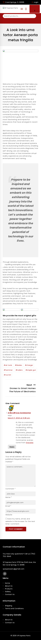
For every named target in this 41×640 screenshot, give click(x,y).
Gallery (8, 591)
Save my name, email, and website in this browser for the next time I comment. (20, 521)
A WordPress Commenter (19, 413)
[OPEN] (2, 265)
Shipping (8, 606)
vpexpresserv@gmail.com (13, 569)
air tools (8, 365)
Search (6, 20)
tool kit (7, 375)
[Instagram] (5, 574)
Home (7, 583)
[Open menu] (26, 9)
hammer (8, 370)
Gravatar (29, 442)
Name (8, 497)
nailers (19, 370)
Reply (12, 447)
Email (8, 506)
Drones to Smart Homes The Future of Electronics (22, 388)
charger (29, 365)
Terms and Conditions (14, 608)
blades (18, 365)
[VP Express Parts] (11, 9)
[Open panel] (22, 9)
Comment (10, 489)
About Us (8, 586)
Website (8, 515)
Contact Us (9, 594)
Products (8, 589)
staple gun (31, 370)
